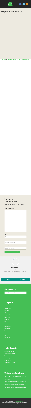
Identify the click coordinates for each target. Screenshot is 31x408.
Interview (7, 321)
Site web (7, 245)
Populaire (22, 279)
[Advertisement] (15, 128)
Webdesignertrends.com (19, 401)
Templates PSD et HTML (10, 362)
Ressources (7, 328)
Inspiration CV (8, 360)
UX (5, 335)
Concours (7, 310)
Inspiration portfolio (9, 358)
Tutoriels (6, 330)
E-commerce (7, 317)
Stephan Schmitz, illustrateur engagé (18, 59)
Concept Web (8, 308)
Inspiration (7, 319)
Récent (8, 279)
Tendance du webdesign (10, 353)
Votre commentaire (9, 208)
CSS (5, 312)
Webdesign (7, 337)
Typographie (7, 333)
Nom (6, 234)
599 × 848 (4, 59)
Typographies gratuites (10, 355)
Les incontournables (9, 351)
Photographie (8, 326)
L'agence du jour (8, 324)
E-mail (6, 240)
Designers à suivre (9, 315)
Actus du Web (8, 306)
